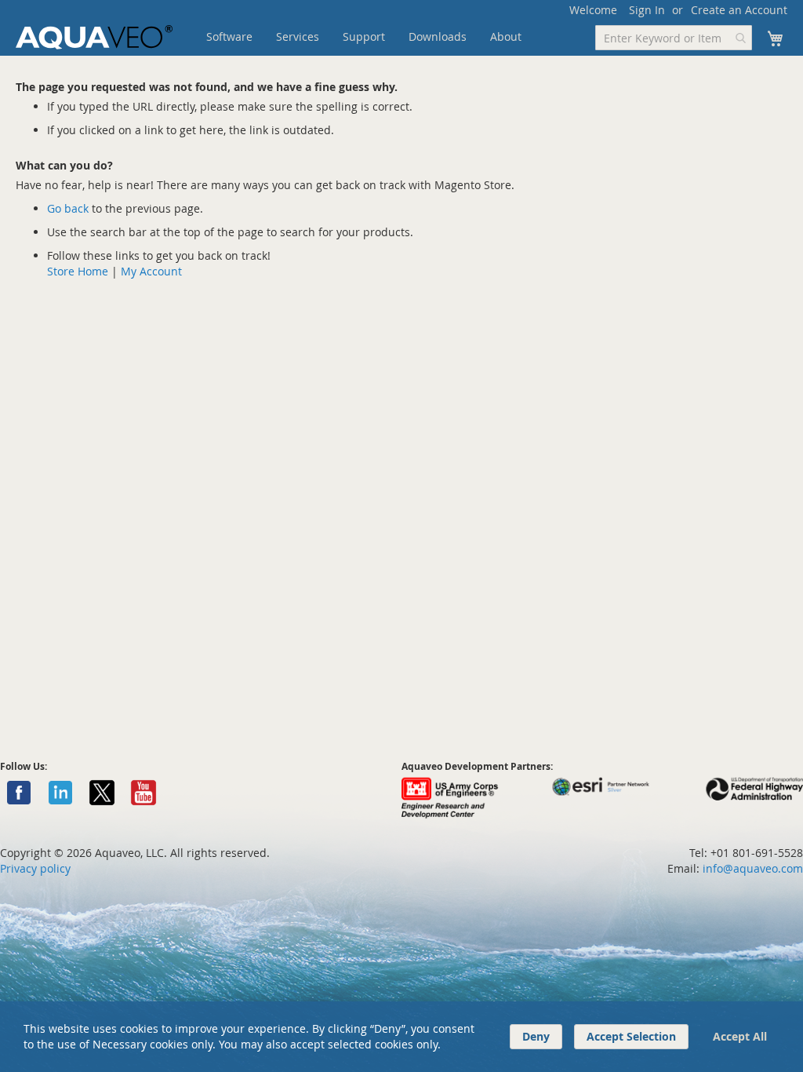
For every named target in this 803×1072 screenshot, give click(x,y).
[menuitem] (229, 37)
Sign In (647, 9)
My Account (151, 271)
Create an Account (739, 9)
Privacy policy (35, 868)
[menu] (388, 37)
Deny (536, 1036)
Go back (68, 208)
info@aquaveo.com (753, 868)
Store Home (77, 271)
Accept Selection (631, 1036)
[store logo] (94, 37)
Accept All (740, 1036)
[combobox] (673, 37)
